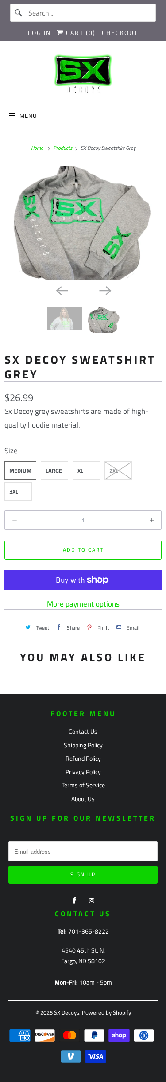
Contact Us (83, 731)
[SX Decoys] (82, 75)
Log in (39, 32)
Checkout (120, 32)
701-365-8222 (88, 931)
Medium (20, 470)
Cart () (80, 32)
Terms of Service (83, 785)
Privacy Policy (83, 771)
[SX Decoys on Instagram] (91, 901)
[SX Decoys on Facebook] (74, 901)
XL (80, 470)
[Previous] (61, 290)
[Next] (105, 290)
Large (54, 470)
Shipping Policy (83, 745)
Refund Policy (83, 758)
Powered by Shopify (106, 1012)
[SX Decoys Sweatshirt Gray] (83, 223)
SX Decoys (66, 1012)
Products (63, 148)
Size (11, 450)
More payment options (83, 604)
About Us (83, 798)
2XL (113, 470)
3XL (13, 491)
